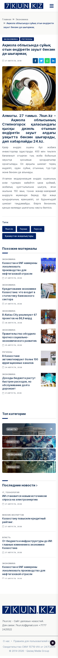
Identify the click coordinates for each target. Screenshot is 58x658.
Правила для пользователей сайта (34, 641)
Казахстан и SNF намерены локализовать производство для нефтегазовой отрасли (23, 571)
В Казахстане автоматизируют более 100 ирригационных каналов (20, 359)
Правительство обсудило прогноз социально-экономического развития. (19, 337)
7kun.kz (9, 228)
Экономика (22, 19)
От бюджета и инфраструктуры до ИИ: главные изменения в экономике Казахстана (27, 545)
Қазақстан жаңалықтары (19, 236)
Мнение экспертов (13, 515)
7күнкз (23, 228)
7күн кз (38, 228)
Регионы (27, 39)
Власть (6, 537)
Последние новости (18, 485)
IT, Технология (10, 492)
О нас (6, 641)
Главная (6, 19)
